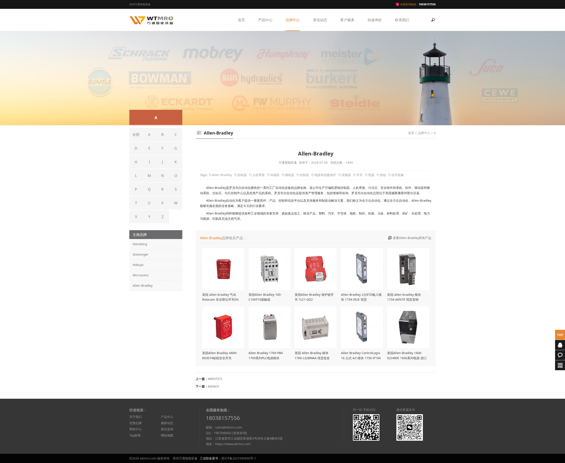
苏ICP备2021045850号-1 (238, 458)
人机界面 (258, 175)
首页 (241, 19)
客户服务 (347, 19)
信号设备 (398, 175)
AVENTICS (215, 379)
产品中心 (265, 19)
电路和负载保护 (325, 175)
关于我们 (135, 417)
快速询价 (375, 19)
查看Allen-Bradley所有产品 (412, 238)
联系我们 (402, 19)
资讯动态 (320, 19)
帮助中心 (135, 429)
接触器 (217, 193)
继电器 (289, 175)
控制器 (242, 175)
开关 (359, 175)
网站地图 (167, 435)
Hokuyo (138, 265)
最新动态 (167, 423)
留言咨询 (167, 429)
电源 (371, 175)
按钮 (383, 175)
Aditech (213, 386)
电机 (228, 193)
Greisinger (140, 254)
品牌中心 (293, 19)
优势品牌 (135, 423)
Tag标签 (135, 435)
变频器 (346, 175)
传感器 (274, 175)
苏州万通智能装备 (185, 458)
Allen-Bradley (143, 285)
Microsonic (141, 275)
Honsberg (140, 244)
